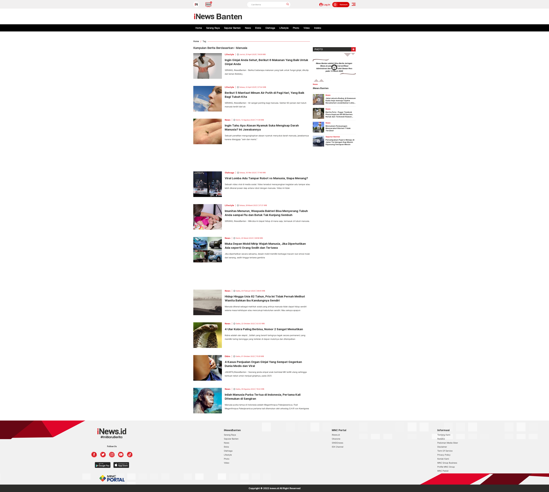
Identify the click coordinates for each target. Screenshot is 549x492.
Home (198, 27)
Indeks (317, 27)
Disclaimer (442, 447)
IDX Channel (337, 447)
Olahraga (270, 27)
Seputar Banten (232, 27)
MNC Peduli (442, 471)
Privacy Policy (443, 455)
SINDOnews (337, 443)
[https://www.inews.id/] (218, 16)
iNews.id (336, 435)
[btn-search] (287, 4)
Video (307, 27)
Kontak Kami (443, 459)
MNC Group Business (447, 463)
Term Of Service (444, 451)
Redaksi (441, 439)
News (248, 27)
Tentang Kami (443, 435)
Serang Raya (213, 27)
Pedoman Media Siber (447, 443)
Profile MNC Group (446, 467)
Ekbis (258, 27)
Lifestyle (284, 27)
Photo (296, 27)
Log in (326, 4)
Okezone (336, 439)
